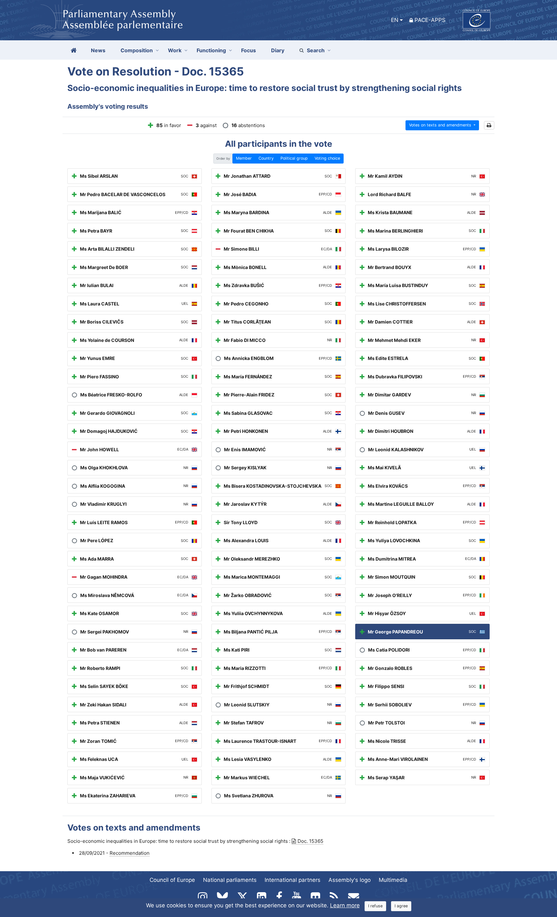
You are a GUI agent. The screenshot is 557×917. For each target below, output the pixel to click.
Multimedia (393, 880)
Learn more (345, 905)
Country (266, 158)
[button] (489, 125)
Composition (137, 50)
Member (244, 158)
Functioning (211, 50)
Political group (294, 158)
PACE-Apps (430, 20)
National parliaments (230, 880)
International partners (292, 880)
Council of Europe (172, 880)
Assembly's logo (349, 880)
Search (316, 50)
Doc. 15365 (310, 841)
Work (174, 50)
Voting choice (327, 158)
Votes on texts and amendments (441, 125)
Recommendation (130, 853)
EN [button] (394, 20)
